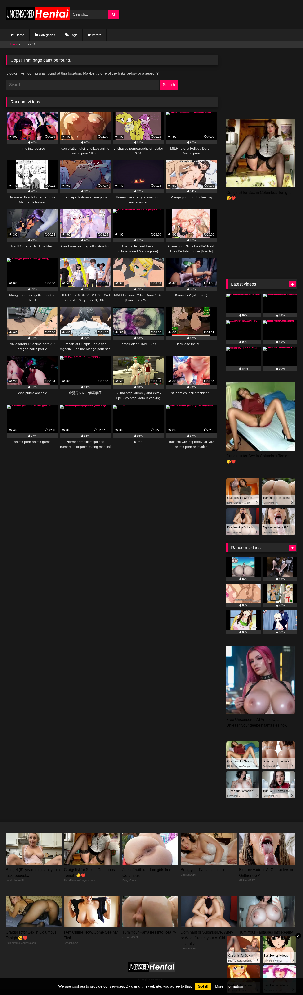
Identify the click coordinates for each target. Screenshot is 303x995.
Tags (73, 35)
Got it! (203, 986)
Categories (47, 35)
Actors (96, 35)
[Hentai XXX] (38, 14)
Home (19, 35)
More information (229, 986)
